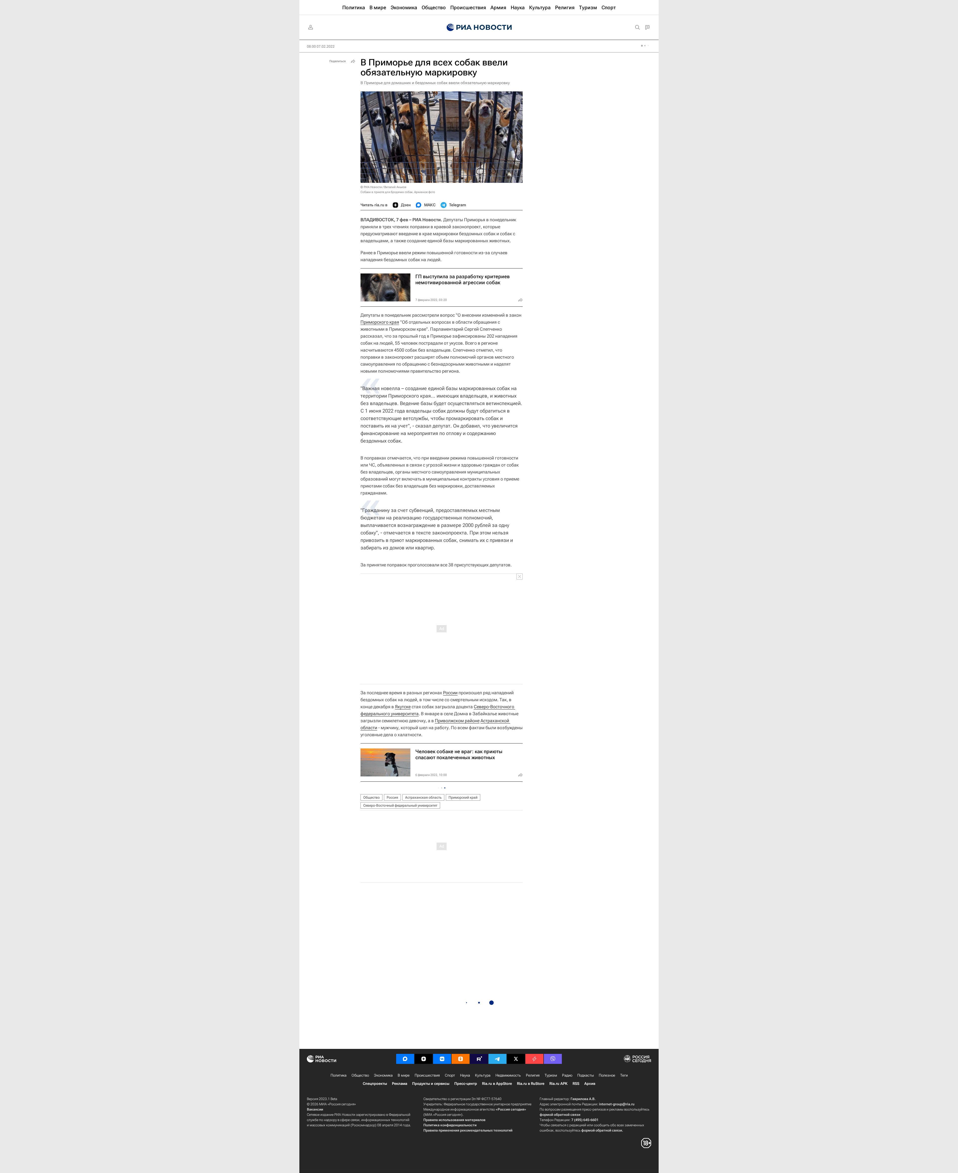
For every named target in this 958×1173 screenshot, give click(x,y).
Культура (482, 1075)
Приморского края (379, 322)
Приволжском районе (457, 720)
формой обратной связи (560, 1115)
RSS (576, 1083)
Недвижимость (508, 1075)
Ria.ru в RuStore (530, 1083)
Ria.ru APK (558, 1083)
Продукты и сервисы (430, 1083)
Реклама (399, 1083)
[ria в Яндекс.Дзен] (424, 1059)
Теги (624, 1075)
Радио (567, 1075)
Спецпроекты (375, 1083)
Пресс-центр (465, 1083)
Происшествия (427, 1075)
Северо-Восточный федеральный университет (400, 805)
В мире (404, 1075)
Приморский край (463, 797)
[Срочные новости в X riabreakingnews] (534, 1059)
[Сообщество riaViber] (553, 1059)
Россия (392, 797)
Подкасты (585, 1075)
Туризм (551, 1075)
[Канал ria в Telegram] (497, 1059)
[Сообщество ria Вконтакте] (442, 1059)
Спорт (450, 1075)
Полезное (607, 1075)
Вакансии (315, 1109)
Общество (371, 797)
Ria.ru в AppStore (497, 1083)
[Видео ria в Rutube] (479, 1059)
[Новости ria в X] (516, 1059)
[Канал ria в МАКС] (405, 1059)
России (450, 692)
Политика (339, 1075)
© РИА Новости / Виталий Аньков (383, 187)
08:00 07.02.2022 (321, 46)
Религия (533, 1075)
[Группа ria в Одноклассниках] (461, 1059)
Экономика (383, 1075)
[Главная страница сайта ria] (479, 27)
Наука (465, 1075)
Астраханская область (423, 797)
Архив (589, 1083)
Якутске (403, 706)
